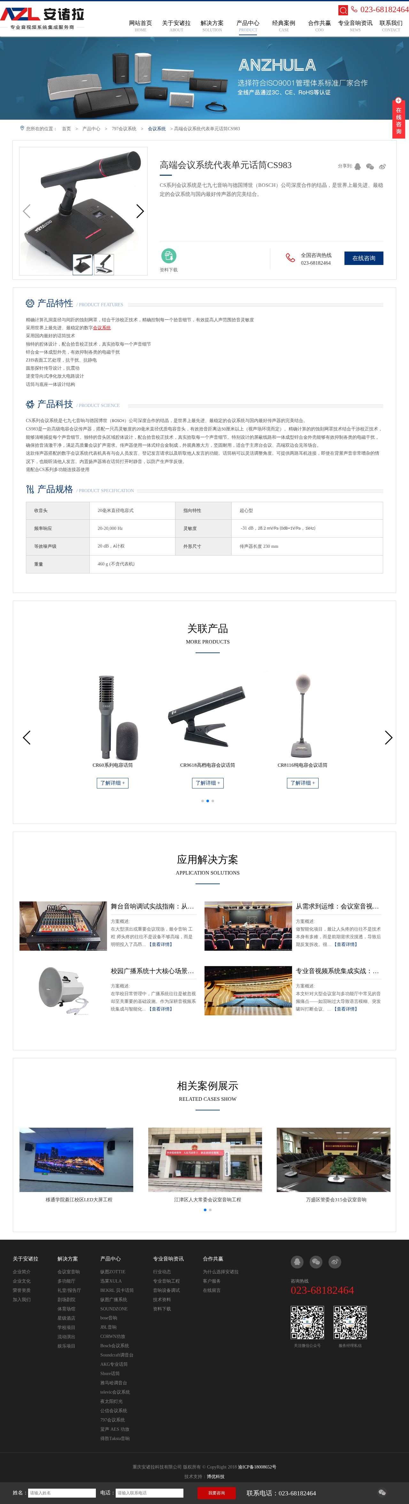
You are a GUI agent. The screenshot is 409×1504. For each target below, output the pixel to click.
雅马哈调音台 (113, 1382)
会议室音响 (69, 1271)
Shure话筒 (110, 1373)
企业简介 (22, 1271)
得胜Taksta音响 (115, 1438)
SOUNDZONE (114, 1309)
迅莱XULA (111, 1281)
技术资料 (162, 1299)
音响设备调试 (166, 1290)
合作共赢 (213, 1258)
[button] (139, 211)
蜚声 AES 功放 (114, 1429)
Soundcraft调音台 (117, 1355)
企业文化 (22, 1281)
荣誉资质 (22, 1290)
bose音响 (108, 1318)
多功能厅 (66, 1281)
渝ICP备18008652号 (257, 1467)
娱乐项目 (66, 1346)
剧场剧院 (66, 1299)
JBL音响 (108, 1327)
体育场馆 (66, 1309)
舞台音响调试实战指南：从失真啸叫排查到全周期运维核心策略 (154, 906)
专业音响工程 (166, 1281)
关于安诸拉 (25, 1258)
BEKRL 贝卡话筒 (117, 1290)
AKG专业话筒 (114, 1364)
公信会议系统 (113, 1410)
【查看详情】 (160, 944)
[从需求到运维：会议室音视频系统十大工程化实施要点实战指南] (248, 926)
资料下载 (162, 1309)
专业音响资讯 (168, 1258)
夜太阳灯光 (111, 1401)
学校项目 (66, 1327)
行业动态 (162, 1271)
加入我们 (22, 1299)
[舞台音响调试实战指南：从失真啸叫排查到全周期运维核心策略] (63, 926)
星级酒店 (66, 1318)
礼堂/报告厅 (69, 1290)
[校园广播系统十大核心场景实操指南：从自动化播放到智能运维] (63, 990)
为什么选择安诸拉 (221, 1271)
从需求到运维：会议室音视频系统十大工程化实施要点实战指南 (339, 906)
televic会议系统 (115, 1392)
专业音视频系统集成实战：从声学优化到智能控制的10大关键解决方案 (339, 970)
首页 (66, 128)
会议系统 (157, 128)
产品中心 (91, 128)
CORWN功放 (112, 1336)
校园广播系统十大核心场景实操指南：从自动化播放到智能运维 (154, 970)
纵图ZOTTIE (113, 1271)
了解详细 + (112, 783)
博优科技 (216, 1476)
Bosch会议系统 (114, 1345)
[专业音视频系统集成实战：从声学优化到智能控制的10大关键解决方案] (248, 990)
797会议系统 (124, 128)
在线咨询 (363, 258)
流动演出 (66, 1336)
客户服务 (212, 1281)
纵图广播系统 (113, 1299)
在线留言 (212, 1290)
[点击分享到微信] (382, 1496)
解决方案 (68, 1258)
